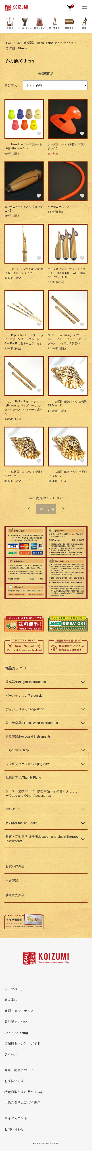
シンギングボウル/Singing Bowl (28, 763)
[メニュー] (84, 8)
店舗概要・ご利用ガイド (22, 1043)
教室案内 (11, 1000)
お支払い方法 (14, 1081)
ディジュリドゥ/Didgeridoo (25, 709)
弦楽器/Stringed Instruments (26, 681)
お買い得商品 (15, 866)
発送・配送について (19, 1070)
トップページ (14, 989)
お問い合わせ (14, 1129)
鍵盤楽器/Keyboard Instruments (28, 736)
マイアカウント (15, 1118)
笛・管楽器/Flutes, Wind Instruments (45, 43)
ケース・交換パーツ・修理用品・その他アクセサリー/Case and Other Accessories (42, 793)
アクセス (11, 1054)
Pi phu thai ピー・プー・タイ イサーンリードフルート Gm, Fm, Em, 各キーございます (24, 339)
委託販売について (17, 1022)
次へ (63, 509)
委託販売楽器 (15, 895)
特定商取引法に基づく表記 (24, 1092)
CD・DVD (13, 809)
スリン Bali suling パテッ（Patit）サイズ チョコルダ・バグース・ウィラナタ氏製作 (67, 339)
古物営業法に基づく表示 (22, 1102)
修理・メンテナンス (19, 1011)
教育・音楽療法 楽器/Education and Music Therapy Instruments (42, 838)
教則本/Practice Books (21, 822)
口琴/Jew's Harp (17, 750)
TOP (9, 43)
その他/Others (16, 48)
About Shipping (16, 1033)
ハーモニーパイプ (58, 206)
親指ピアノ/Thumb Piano (23, 777)
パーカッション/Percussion (25, 695)
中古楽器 (12, 880)
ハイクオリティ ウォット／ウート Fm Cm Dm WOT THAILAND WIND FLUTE (67, 273)
